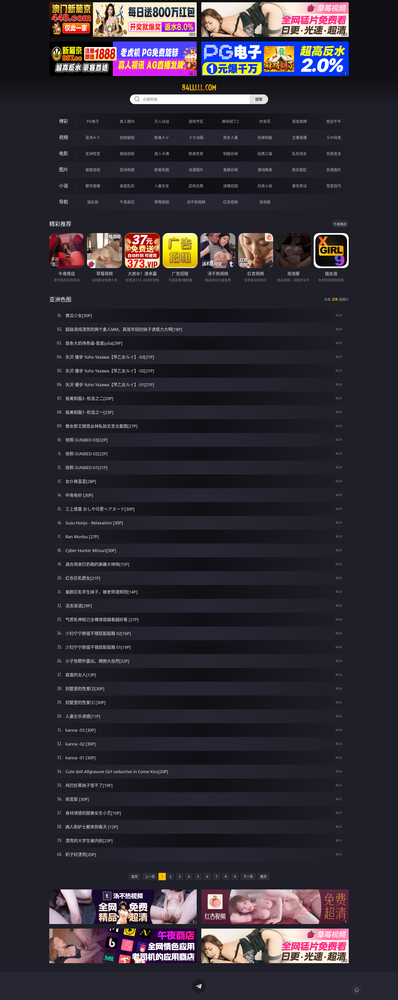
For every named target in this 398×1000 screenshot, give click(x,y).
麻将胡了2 (230, 121)
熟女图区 (299, 169)
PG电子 (93, 121)
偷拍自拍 (127, 153)
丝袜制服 (265, 137)
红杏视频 (230, 202)
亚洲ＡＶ (92, 137)
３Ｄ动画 (196, 137)
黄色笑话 (299, 185)
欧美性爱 (196, 153)
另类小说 (265, 185)
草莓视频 (161, 202)
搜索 (259, 99)
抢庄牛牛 (333, 121)
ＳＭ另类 (333, 137)
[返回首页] (356, 989)
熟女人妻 (230, 137)
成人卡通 (161, 153)
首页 (134, 876)
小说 (63, 186)
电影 (63, 153)
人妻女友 (161, 185)
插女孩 (92, 202)
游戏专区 (196, 121)
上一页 (150, 876)
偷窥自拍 (92, 169)
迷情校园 (230, 185)
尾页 (263, 876)
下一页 (248, 876)
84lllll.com (199, 87)
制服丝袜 (230, 153)
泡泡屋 (264, 202)
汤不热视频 (196, 202)
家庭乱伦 (127, 185)
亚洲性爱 (92, 153)
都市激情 (92, 185)
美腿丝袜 (230, 169)
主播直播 (299, 137)
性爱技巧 (333, 185)
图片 (63, 170)
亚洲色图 (127, 169)
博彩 (63, 121)
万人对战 (161, 121)
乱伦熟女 (299, 153)
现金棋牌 (299, 121)
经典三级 (265, 153)
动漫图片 (196, 169)
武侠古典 (196, 185)
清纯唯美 (265, 169)
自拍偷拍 (127, 137)
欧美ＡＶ (161, 137)
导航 (63, 202)
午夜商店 (127, 202)
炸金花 (264, 121)
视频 (63, 137)
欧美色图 (161, 169)
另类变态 (333, 153)
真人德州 (127, 121)
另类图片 (333, 169)
